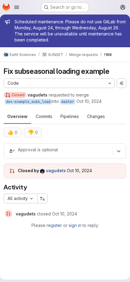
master (67, 101)
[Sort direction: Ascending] (42, 198)
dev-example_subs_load (28, 101)
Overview (17, 116)
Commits (44, 116)
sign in (75, 225)
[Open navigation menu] (16, 7)
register (54, 225)
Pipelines (69, 116)
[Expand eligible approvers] (118, 151)
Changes (96, 116)
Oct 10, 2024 (89, 101)
